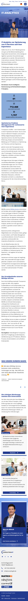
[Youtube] (11, 557)
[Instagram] (5, 557)
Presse (16, 1)
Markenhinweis (21, 598)
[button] (25, 4)
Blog (13, 1)
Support (8, 595)
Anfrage (25, 1)
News (10, 1)
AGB (2, 598)
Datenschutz (7, 598)
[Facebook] (2, 557)
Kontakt (3, 595)
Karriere (20, 1)
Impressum (14, 598)
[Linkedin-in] (8, 557)
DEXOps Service (14, 209)
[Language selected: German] (21, 4)
